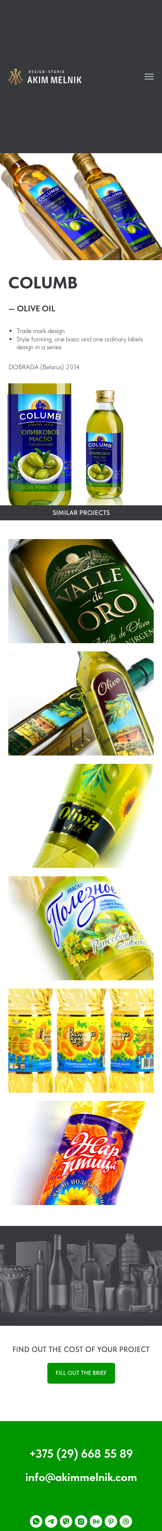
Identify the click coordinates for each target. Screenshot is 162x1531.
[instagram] (81, 1521)
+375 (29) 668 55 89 (81, 1453)
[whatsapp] (36, 1521)
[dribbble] (126, 1521)
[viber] (66, 1521)
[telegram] (51, 1521)
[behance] (96, 1521)
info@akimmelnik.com (81, 1477)
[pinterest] (111, 1521)
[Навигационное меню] (149, 77)
